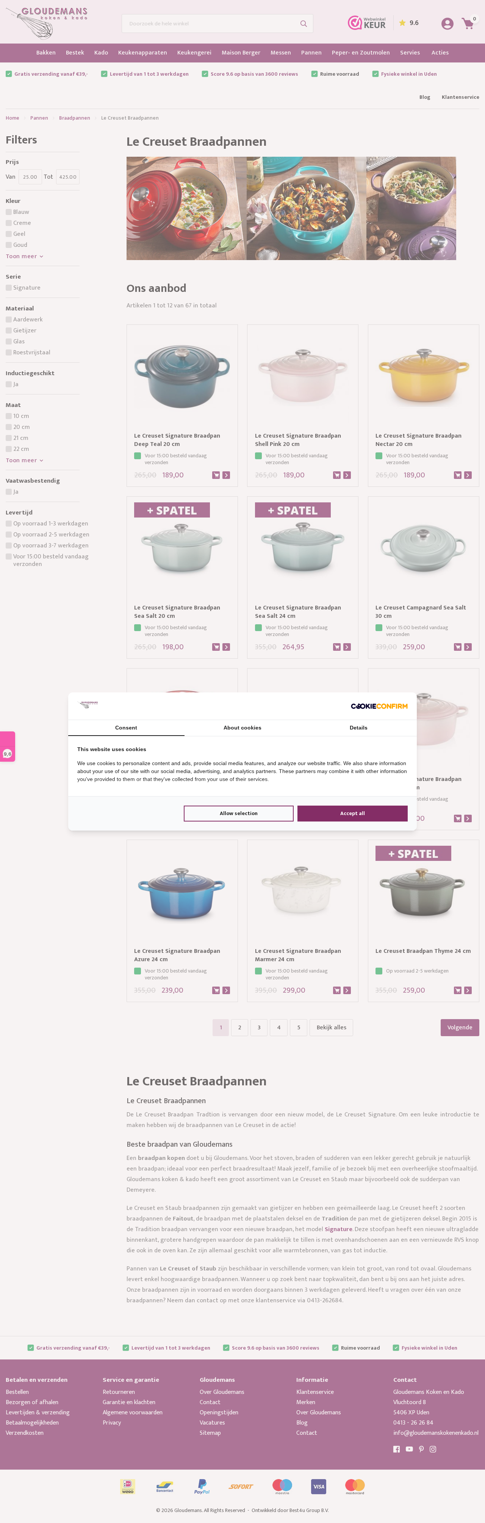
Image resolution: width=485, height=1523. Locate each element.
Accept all (352, 813)
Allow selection (239, 813)
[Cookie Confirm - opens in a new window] (379, 706)
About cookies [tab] (242, 728)
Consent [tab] (126, 728)
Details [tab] (359, 728)
